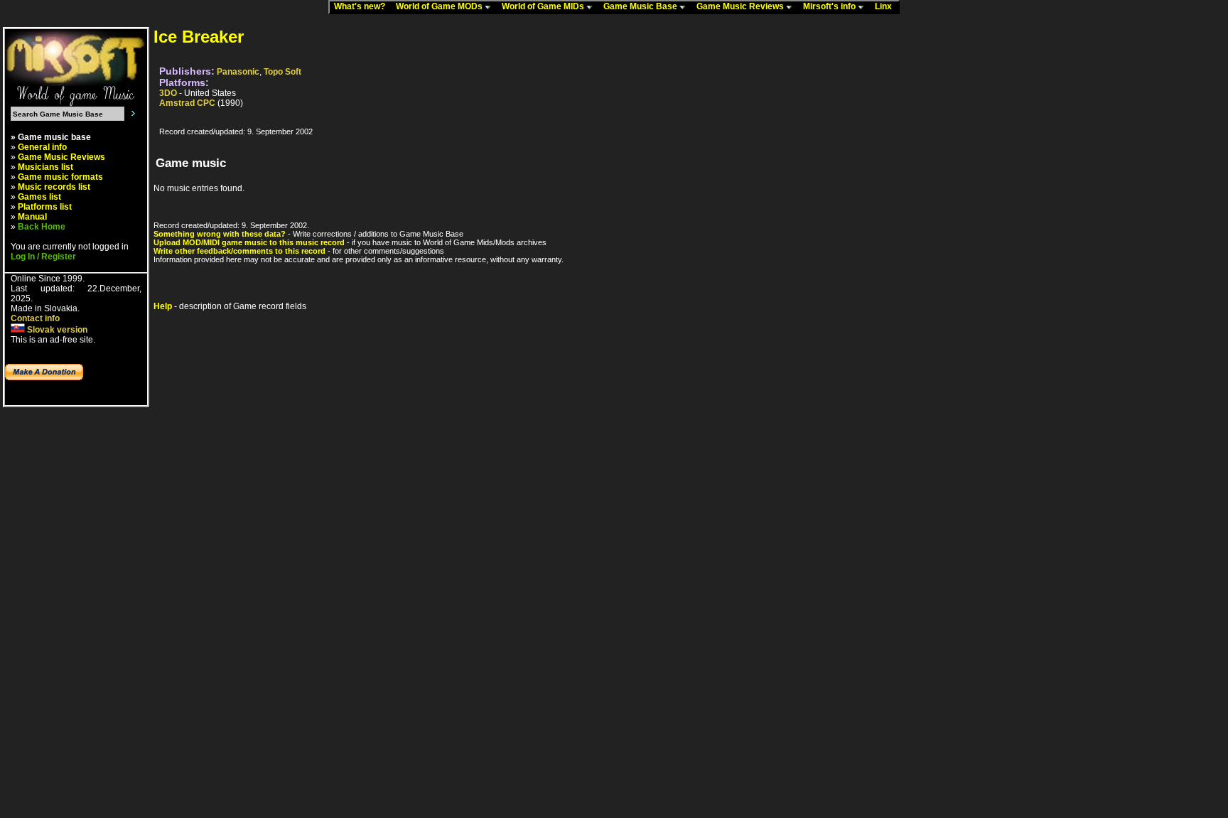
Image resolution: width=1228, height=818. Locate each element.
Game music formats (60, 177)
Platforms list (45, 207)
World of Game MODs (440, 6)
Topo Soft (282, 72)
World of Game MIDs (544, 6)
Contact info (35, 318)
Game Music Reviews (741, 6)
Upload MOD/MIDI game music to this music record (249, 242)
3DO (168, 93)
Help (163, 306)
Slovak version (56, 330)
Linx (886, 6)
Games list (39, 197)
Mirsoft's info (830, 6)
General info (42, 147)
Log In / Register (43, 257)
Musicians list (45, 167)
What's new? (363, 6)
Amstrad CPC (187, 103)
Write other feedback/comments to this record (239, 251)
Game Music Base (641, 6)
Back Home (41, 227)
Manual (32, 217)
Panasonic (238, 72)
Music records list (54, 187)
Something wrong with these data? (220, 234)
